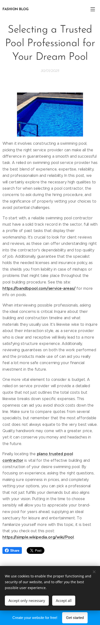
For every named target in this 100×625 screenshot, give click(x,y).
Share (14, 550)
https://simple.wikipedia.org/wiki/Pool (38, 537)
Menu (93, 9)
